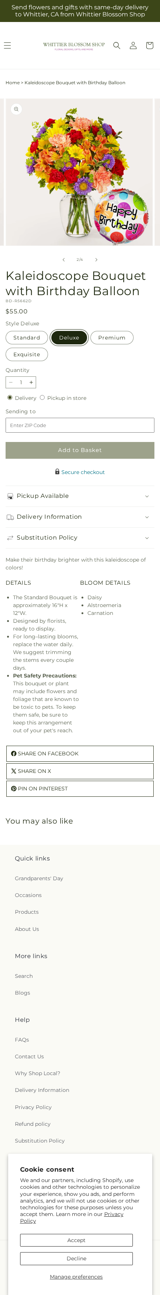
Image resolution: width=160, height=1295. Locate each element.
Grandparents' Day (39, 878)
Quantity (17, 370)
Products (27, 912)
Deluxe (69, 337)
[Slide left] (63, 260)
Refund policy (33, 1124)
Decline (76, 1258)
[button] (117, 45)
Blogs (22, 992)
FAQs (22, 1039)
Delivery (26, 398)
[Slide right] (96, 260)
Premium (112, 337)
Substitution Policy (40, 1140)
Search (24, 976)
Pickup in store (66, 398)
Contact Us (29, 1056)
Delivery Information (42, 1090)
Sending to (32, 412)
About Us (27, 929)
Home (13, 82)
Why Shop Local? (37, 1073)
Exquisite (26, 354)
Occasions (28, 895)
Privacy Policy (33, 1107)
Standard (26, 337)
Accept (76, 1240)
